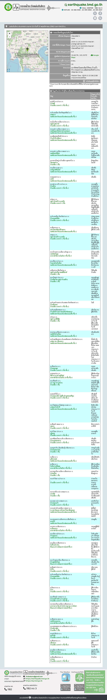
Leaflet (35, 71)
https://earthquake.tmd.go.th (37, 678)
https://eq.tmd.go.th (34, 681)
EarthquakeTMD (43, 71)
